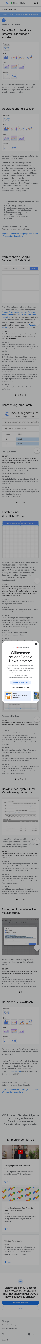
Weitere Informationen (20, 682)
